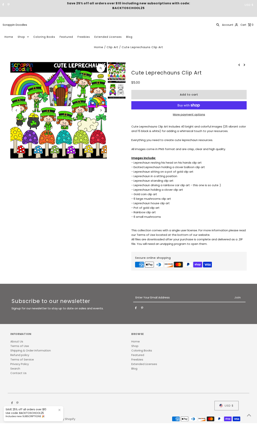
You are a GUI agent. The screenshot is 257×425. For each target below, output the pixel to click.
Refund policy (19, 355)
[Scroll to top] (249, 415)
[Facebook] (3, 5)
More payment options (189, 114)
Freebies (84, 37)
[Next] (101, 110)
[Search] (217, 24)
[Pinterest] (8, 5)
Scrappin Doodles (15, 25)
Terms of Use (19, 346)
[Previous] (16, 110)
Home (9, 37)
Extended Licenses (108, 37)
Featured (66, 37)
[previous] (239, 64)
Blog (129, 37)
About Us (16, 341)
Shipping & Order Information (30, 350)
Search (15, 368)
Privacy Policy (19, 364)
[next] (244, 64)
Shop (21, 37)
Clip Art (112, 47)
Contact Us (18, 373)
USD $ (249, 5)
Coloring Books (44, 37)
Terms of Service (22, 359)
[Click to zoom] (101, 68)
